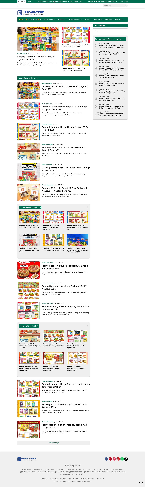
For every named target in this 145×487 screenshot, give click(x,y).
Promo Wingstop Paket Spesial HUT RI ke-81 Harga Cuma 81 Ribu (112, 107)
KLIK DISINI (81, 474)
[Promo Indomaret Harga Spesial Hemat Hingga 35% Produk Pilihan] (29, 358)
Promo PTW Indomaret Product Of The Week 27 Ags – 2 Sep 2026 (75, 46)
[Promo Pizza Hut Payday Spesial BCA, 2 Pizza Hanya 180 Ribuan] (28, 270)
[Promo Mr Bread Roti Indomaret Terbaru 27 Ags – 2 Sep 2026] (28, 151)
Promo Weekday (47, 283)
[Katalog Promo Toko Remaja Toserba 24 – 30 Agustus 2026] (53, 240)
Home (21, 19)
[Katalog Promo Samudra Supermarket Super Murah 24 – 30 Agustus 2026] (77, 240)
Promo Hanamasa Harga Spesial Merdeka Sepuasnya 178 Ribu (111, 115)
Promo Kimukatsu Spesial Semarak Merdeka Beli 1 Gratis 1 (111, 99)
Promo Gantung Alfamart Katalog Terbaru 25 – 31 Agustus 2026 (76, 346)
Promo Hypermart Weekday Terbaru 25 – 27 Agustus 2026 (53, 345)
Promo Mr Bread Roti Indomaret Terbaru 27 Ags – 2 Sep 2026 (96, 2)
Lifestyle (118, 19)
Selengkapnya (54, 443)
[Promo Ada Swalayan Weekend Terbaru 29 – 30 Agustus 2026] (77, 358)
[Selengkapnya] (87, 207)
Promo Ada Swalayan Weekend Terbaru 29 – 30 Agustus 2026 (76, 368)
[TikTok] (126, 459)
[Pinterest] (110, 459)
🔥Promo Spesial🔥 (33, 19)
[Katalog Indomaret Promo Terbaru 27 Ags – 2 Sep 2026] (38, 39)
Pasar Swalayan (47, 144)
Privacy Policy (73, 479)
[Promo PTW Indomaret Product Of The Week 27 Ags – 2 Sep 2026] (76, 35)
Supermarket (49, 19)
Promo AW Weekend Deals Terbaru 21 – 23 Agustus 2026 (111, 77)
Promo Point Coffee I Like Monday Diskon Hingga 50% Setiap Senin (111, 61)
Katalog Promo (22, 53)
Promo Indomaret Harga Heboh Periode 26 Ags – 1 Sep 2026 (46, 2)
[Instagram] (114, 459)
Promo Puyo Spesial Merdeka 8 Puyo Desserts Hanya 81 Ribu (112, 92)
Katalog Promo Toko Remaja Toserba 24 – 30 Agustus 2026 (53, 249)
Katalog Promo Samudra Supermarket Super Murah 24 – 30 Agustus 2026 (77, 250)
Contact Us (54, 479)
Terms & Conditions (87, 479)
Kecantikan (98, 19)
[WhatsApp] (122, 459)
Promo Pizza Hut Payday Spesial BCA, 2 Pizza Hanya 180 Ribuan (112, 54)
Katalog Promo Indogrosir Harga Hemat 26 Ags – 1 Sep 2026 (29, 250)
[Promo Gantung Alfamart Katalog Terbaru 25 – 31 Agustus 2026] (28, 310)
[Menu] (18, 5)
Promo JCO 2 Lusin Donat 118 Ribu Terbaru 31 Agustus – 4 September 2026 (65, 189)
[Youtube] (118, 459)
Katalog (61, 19)
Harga (87, 19)
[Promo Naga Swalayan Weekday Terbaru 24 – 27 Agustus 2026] (53, 358)
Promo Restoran (74, 19)
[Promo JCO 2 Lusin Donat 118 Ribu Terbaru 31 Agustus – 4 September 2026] (28, 192)
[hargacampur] (30, 13)
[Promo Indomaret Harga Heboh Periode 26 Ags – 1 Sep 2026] (76, 58)
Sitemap (63, 479)
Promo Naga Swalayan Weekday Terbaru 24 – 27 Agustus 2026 (52, 368)
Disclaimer (100, 479)
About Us (44, 479)
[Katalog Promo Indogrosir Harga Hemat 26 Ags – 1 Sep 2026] (28, 172)
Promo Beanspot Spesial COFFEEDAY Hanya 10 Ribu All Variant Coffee (112, 69)
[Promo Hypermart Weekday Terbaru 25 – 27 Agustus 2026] (28, 290)
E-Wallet (108, 19)
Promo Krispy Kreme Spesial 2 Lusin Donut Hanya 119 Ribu (112, 84)
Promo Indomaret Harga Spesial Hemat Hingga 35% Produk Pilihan (28, 368)
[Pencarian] (125, 5)
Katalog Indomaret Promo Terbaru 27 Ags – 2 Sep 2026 (29, 226)
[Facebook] (106, 459)
